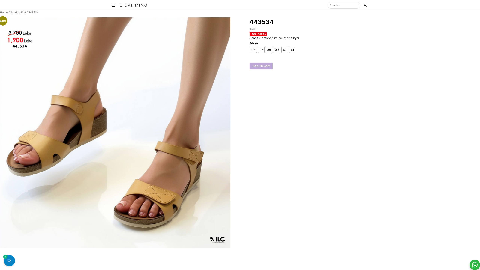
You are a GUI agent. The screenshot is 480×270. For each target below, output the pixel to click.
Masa (254, 43)
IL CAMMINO (133, 5)
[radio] (253, 50)
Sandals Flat (18, 12)
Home (4, 12)
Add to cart (261, 66)
